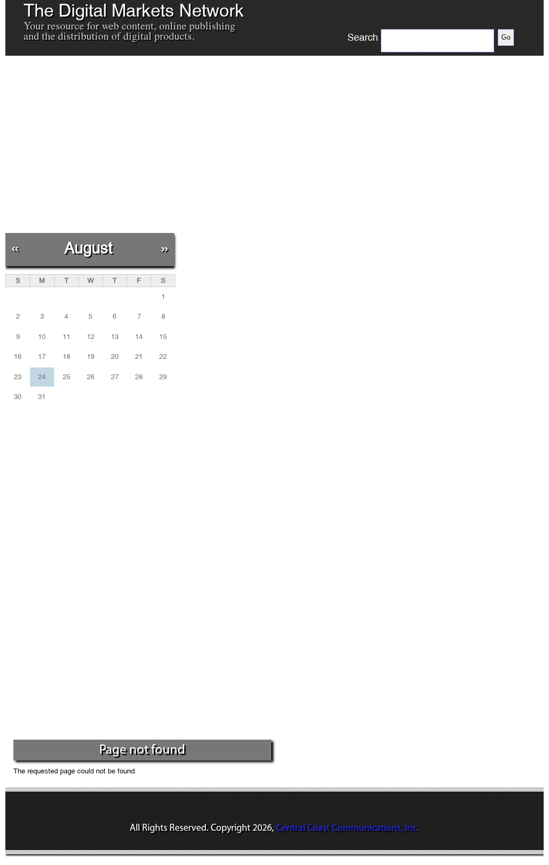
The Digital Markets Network (134, 10)
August (88, 248)
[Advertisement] (199, 144)
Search (362, 37)
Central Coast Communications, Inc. (347, 828)
